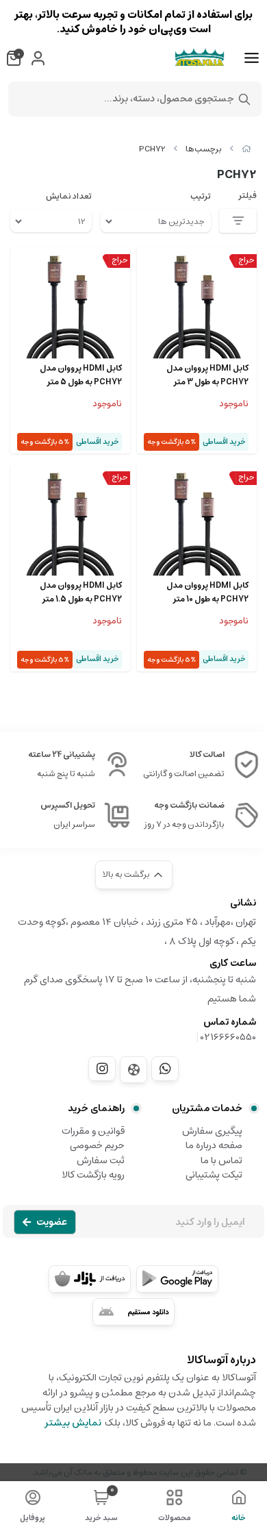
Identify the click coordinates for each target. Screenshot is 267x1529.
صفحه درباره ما (214, 1145)
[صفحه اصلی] (246, 149)
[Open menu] (251, 58)
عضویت (51, 1222)
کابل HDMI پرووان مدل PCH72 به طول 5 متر (81, 375)
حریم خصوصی (97, 1145)
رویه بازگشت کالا (93, 1175)
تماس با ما (221, 1160)
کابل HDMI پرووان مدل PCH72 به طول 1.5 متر (81, 592)
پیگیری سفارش (212, 1131)
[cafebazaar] (90, 1279)
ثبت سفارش (101, 1160)
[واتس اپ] (165, 1068)
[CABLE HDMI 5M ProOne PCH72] (70, 307)
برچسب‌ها (204, 149)
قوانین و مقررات (93, 1131)
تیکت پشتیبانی (214, 1175)
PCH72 (152, 149)
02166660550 (228, 1037)
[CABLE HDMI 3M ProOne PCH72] (197, 307)
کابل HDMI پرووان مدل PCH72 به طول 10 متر (207, 592)
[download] (133, 1312)
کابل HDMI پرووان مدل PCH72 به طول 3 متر (207, 375)
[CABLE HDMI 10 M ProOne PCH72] (197, 524)
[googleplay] (177, 1279)
